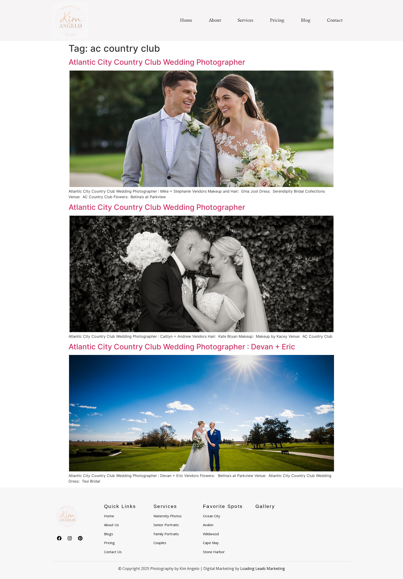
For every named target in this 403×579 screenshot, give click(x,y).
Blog (305, 20)
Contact (335, 20)
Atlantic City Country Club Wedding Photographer (157, 62)
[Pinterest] (80, 538)
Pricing (277, 20)
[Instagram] (69, 538)
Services (245, 20)
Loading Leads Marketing (262, 568)
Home (186, 20)
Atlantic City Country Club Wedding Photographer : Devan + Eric (182, 346)
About (215, 20)
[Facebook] (59, 538)
